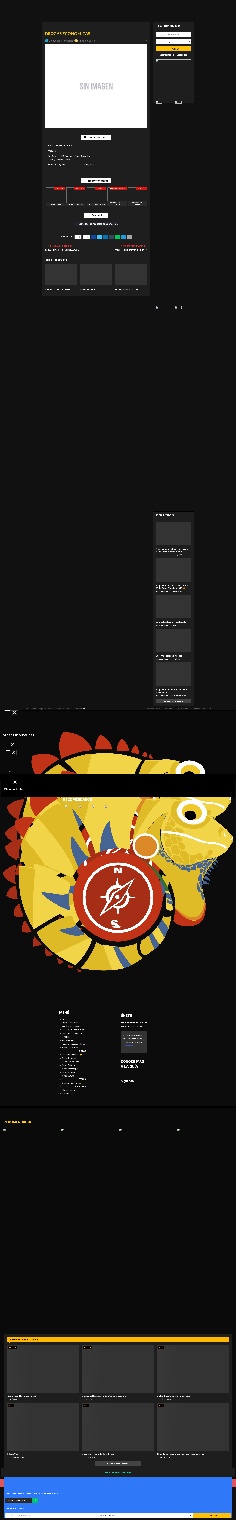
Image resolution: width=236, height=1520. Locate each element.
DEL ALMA (12, 1454)
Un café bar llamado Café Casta (98, 1454)
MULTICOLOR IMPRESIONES (131, 249)
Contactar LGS (169, 709)
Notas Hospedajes (70, 1069)
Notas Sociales (68, 1072)
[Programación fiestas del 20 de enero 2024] (173, 674)
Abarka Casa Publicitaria (57, 289)
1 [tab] (96, 129)
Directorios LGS (77, 1029)
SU (84, 709)
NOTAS (161, 1347)
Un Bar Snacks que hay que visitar (174, 1396)
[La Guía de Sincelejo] (13, 789)
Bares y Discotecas (70, 1047)
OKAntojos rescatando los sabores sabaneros (180, 1454)
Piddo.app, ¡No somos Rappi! (21, 1396)
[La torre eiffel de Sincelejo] (173, 640)
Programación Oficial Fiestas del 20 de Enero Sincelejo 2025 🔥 (172, 586)
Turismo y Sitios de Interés (73, 1044)
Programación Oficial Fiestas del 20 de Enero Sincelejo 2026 (172, 550)
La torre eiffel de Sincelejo (169, 655)
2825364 (52, 151)
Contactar (80, 1086)
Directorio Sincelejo (154, 709)
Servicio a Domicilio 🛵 (71, 1083)
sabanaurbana (163, 555)
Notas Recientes (69, 1058)
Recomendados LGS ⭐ (72, 1055)
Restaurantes (68, 1040)
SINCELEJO (12, 1347)
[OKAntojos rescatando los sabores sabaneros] (193, 1427)
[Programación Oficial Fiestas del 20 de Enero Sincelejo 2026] (173, 533)
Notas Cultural (68, 1076)
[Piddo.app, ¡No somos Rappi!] (43, 1369)
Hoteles (65, 1037)
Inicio (64, 1019)
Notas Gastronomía (70, 1062)
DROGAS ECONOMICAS (58, 145)
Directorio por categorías (72, 1033)
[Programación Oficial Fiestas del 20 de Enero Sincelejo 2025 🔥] (173, 570)
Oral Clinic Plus (87, 289)
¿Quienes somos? (184, 709)
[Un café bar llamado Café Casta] (118, 1427)
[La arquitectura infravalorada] (173, 606)
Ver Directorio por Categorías (173, 55)
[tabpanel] (96, 86)
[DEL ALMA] (43, 1427)
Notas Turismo (68, 1065)
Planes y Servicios (200, 709)
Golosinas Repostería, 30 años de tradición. (104, 1396)
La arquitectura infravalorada (171, 622)
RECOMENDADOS (18, 1122)
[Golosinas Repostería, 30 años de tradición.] (118, 1369)
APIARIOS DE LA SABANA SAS (62, 249)
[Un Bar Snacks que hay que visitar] (193, 1369)
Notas (82, 1051)
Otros (82, 1079)
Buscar (175, 49)
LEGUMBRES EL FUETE (126, 289)
